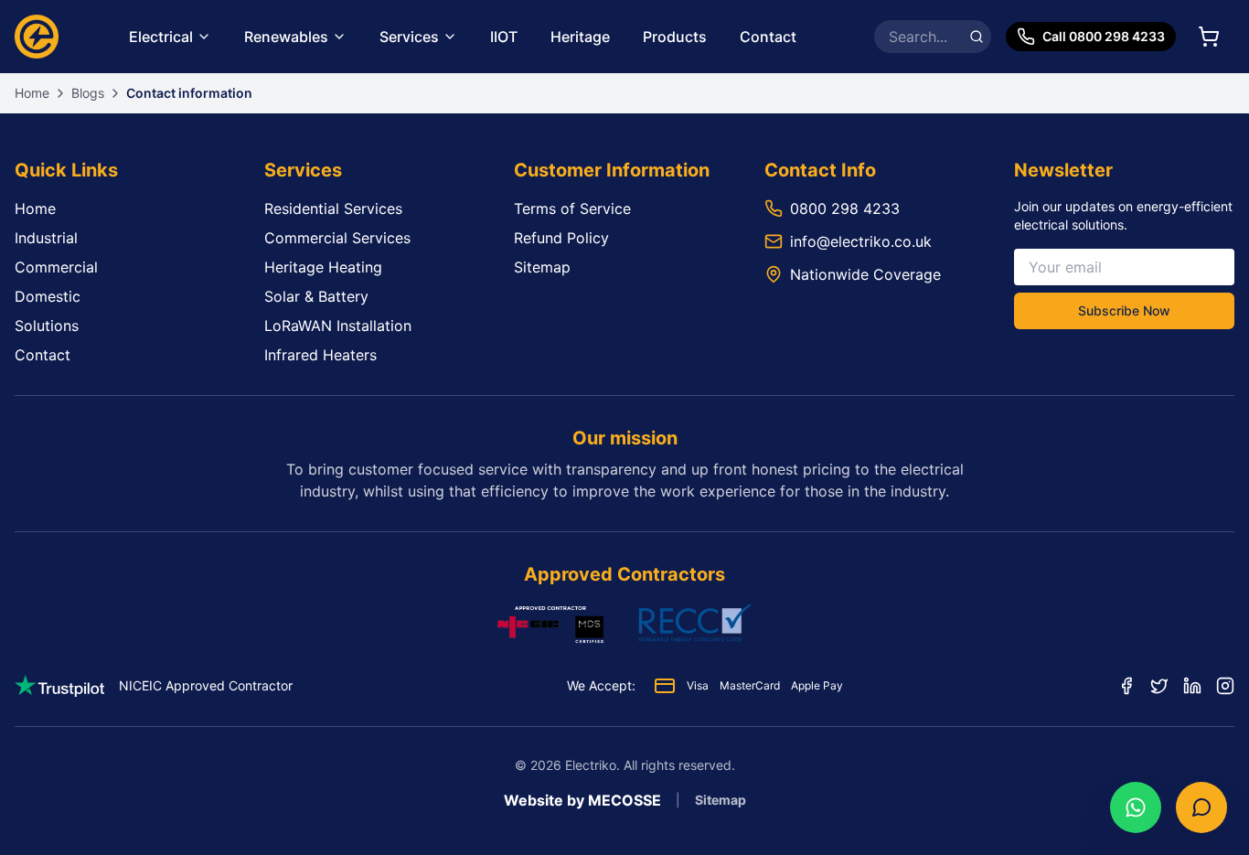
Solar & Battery (316, 296)
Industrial (46, 238)
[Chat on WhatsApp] (1135, 807)
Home (32, 93)
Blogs (87, 93)
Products (675, 36)
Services (409, 36)
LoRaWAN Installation (337, 325)
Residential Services (333, 208)
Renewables (286, 36)
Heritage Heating (323, 267)
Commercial (56, 267)
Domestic (47, 296)
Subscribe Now (1124, 310)
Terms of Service (572, 208)
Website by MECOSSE (582, 800)
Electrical (161, 36)
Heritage (580, 36)
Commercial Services (337, 238)
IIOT (504, 36)
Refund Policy (561, 238)
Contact (768, 36)
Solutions (47, 325)
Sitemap (542, 267)
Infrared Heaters (320, 355)
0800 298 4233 (845, 208)
